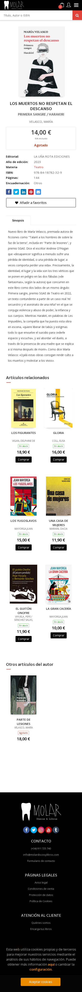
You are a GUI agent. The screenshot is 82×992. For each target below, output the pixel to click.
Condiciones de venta (41, 888)
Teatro (38, 167)
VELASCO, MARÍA (41, 122)
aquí (51, 964)
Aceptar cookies (40, 982)
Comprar (23, 459)
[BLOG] (56, 830)
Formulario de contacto (41, 861)
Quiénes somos (41, 923)
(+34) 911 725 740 (41, 848)
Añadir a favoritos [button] (33, 202)
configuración (40, 969)
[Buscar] (77, 15)
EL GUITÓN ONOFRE (23, 611)
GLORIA (58, 433)
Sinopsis (18, 220)
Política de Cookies (41, 901)
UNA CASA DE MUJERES (58, 523)
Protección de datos (41, 895)
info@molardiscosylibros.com (41, 854)
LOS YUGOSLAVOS (23, 521)
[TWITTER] (33, 830)
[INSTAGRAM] (41, 830)
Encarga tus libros (41, 929)
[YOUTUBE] (48, 830)
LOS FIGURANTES (23, 433)
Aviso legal (41, 882)
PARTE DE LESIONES (23, 721)
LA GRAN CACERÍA (58, 609)
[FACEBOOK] (26, 830)
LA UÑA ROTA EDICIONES (52, 156)
